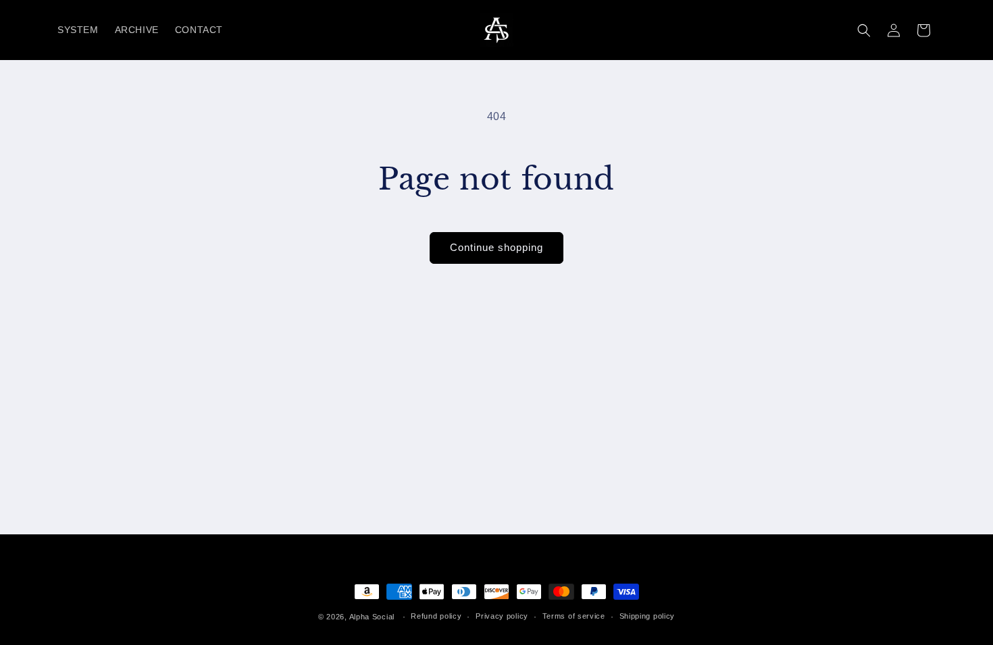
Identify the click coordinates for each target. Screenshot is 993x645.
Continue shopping (496, 247)
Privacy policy (502, 616)
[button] (864, 30)
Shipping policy (647, 616)
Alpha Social (371, 617)
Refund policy (436, 616)
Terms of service (573, 616)
